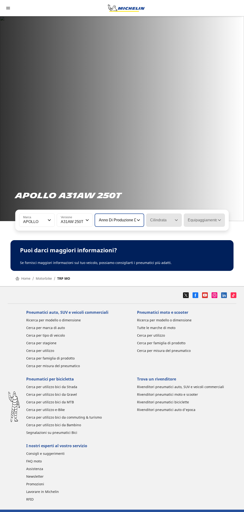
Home (25, 278)
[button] (49, 220)
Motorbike (44, 278)
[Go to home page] (126, 8)
